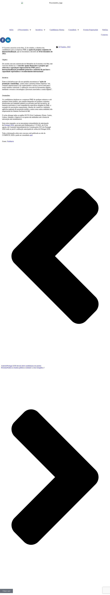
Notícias (105, 30)
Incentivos (39, 30)
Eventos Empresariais (90, 30)
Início (11, 30)
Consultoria (72, 30)
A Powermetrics (23, 30)
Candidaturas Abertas (57, 30)
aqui (31, 135)
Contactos (104, 35)
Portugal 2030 (9, 125)
